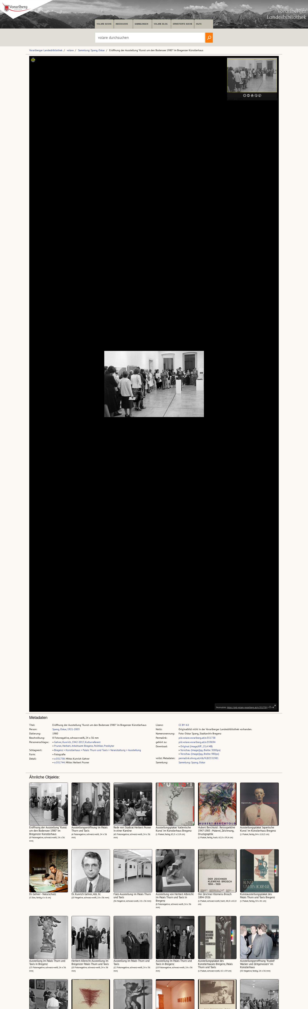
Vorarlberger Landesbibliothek (45, 50)
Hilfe (199, 24)
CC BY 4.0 (184, 725)
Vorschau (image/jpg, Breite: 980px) (199, 753)
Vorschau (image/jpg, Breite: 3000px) (200, 750)
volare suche (104, 24)
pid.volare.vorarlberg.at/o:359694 (197, 742)
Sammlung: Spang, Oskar (91, 50)
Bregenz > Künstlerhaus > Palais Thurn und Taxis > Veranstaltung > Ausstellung (97, 750)
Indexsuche (122, 24)
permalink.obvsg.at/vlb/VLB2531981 (199, 758)
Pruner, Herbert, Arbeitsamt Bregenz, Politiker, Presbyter (84, 745)
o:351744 (59, 762)
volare (70, 50)
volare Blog (161, 24)
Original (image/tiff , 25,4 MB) (196, 746)
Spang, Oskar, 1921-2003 (66, 729)
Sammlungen (141, 24)
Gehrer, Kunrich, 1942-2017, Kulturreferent (77, 742)
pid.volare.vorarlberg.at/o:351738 (197, 737)
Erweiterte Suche (182, 24)
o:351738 (59, 758)
